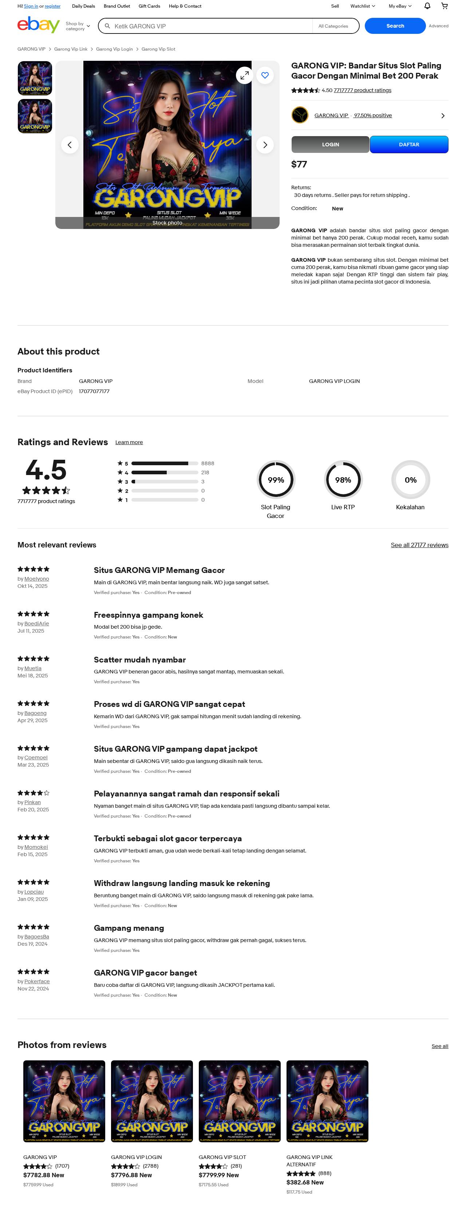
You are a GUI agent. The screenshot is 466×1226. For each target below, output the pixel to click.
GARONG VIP (309, 230)
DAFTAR (409, 144)
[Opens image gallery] (244, 75)
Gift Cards (149, 6)
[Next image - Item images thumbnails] (265, 145)
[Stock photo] (34, 78)
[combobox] (205, 26)
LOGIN (330, 144)
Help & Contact (185, 6)
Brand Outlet (117, 6)
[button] (395, 26)
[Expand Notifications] (427, 6)
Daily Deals (83, 6)
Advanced (439, 25)
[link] (443, 115)
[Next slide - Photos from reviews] (448, 1128)
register (52, 6)
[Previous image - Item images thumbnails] (70, 145)
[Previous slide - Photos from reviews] (17, 1128)
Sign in (31, 6)
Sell (335, 6)
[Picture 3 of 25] (34, 116)
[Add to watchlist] (265, 75)
